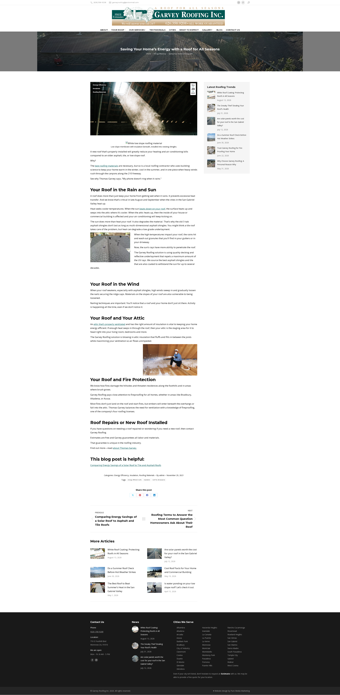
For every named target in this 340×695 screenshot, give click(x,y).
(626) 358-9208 (100, 2)
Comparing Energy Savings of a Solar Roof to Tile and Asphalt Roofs (125, 465)
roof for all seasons (158, 480)
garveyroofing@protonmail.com (125, 2)
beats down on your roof (152, 208)
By (160, 475)
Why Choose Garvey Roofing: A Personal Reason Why (230, 163)
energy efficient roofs (135, 480)
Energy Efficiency (99, 85)
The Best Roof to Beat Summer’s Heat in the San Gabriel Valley (121, 587)
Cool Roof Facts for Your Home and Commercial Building (180, 570)
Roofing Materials (99, 92)
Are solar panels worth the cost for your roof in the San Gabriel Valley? (180, 553)
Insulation (96, 88)
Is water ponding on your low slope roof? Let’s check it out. (179, 585)
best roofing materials (106, 165)
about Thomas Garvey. (125, 448)
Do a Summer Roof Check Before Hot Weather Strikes (122, 570)
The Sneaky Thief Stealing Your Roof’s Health (230, 107)
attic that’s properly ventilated (109, 324)
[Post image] (97, 553)
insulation (147, 480)
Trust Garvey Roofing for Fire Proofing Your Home (229, 150)
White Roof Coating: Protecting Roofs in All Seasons (123, 551)
